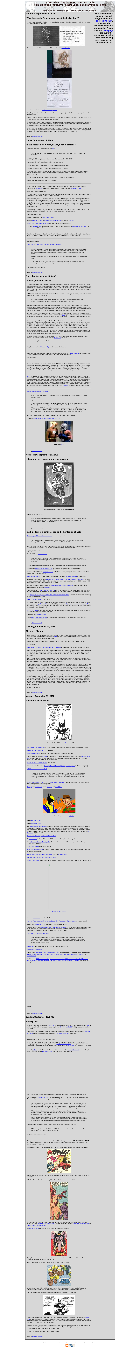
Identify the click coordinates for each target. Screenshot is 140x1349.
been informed (37, 226)
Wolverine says (54, 953)
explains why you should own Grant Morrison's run (65, 579)
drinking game (62, 854)
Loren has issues (48, 572)
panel (79, 226)
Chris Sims (39, 188)
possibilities (38, 787)
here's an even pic (49, 110)
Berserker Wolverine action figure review (39, 921)
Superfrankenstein (42, 604)
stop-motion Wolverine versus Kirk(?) (43, 960)
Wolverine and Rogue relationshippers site (39, 854)
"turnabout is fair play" (63, 1033)
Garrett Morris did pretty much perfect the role (46, 418)
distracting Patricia (40, 614)
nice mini (71, 220)
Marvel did (57, 338)
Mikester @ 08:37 (37, 528)
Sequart (46, 766)
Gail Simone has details (64, 1044)
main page (108, 30)
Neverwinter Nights (47, 217)
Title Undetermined (55, 766)
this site (71, 816)
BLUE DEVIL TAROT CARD (35, 599)
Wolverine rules (31, 956)
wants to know (42, 554)
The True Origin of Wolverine (35, 747)
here (63, 315)
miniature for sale (37, 220)
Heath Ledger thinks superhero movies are (39, 536)
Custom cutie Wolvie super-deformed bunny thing (41, 836)
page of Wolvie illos (33, 860)
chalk (87, 1025)
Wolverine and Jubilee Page (38, 826)
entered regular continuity (81, 1224)
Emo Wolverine (48, 954)
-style (36, 820)
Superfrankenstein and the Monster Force (78, 604)
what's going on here (40, 924)
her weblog (70, 1045)
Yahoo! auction (66, 48)
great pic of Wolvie (33, 846)
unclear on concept (71, 576)
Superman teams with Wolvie (35, 857)
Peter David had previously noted (36, 1225)
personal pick (33, 839)
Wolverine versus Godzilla (73, 959)
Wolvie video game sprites (34, 949)
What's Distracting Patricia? (59, 911)
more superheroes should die (43, 569)
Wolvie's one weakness (43, 953)
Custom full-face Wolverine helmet (37, 763)
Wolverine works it (77, 954)
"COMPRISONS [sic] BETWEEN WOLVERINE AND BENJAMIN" (45, 782)
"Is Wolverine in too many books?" (37, 769)
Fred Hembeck (66, 742)
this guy (44, 756)
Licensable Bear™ (73, 1050)
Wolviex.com (30, 946)
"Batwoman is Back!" (43, 1097)
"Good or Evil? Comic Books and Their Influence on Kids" (43, 245)
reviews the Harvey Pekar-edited (49, 595)
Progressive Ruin (103, 21)
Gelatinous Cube (76, 188)
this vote (51, 1025)
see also (46, 587)
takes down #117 (40, 842)
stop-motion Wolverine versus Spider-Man (66, 960)
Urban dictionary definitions (35, 849)
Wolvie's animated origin (57, 959)
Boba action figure (45, 347)
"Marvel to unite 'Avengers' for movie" (38, 391)
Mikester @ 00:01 (37, 136)
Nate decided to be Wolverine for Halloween (53, 927)
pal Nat (35, 1050)
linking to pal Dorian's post (39, 618)
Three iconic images (33, 753)
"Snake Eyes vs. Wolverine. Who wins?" (38, 933)
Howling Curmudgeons (68, 766)
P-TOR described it (66, 1027)
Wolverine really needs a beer (63, 954)
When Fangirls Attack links (34, 576)
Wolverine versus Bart (42, 959)
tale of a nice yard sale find (47, 590)
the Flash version (47, 1051)
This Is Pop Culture (32, 610)
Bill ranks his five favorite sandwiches (62, 585)
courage (49, 787)
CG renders (36, 918)
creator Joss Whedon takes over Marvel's (44, 647)
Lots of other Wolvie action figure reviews (63, 921)
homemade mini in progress (52, 220)
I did (55, 636)
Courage (29, 787)
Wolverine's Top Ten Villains (35, 750)
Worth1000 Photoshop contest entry (38, 223)
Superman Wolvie (51, 857)
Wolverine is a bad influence (35, 954)
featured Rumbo (34, 1228)
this (53, 149)
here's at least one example (46, 1224)
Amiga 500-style (36, 823)
